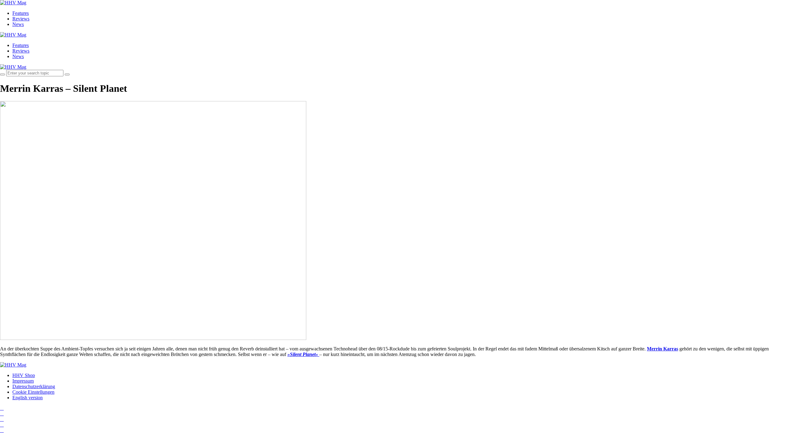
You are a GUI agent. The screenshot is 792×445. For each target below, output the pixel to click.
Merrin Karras (662, 348)
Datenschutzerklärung (33, 386)
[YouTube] (2, 419)
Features (20, 13)
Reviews (20, 18)
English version (27, 397)
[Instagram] (2, 408)
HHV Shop (23, 375)
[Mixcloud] (2, 424)
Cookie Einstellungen (33, 392)
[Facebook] (2, 413)
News (18, 24)
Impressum (23, 381)
